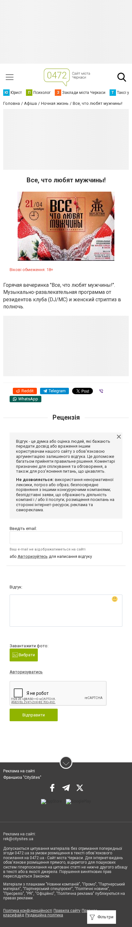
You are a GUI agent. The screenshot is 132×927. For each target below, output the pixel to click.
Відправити (33, 715)
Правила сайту (67, 910)
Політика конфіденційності (27, 910)
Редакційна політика (44, 915)
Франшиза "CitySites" (22, 777)
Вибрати (26, 654)
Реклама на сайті (19, 771)
